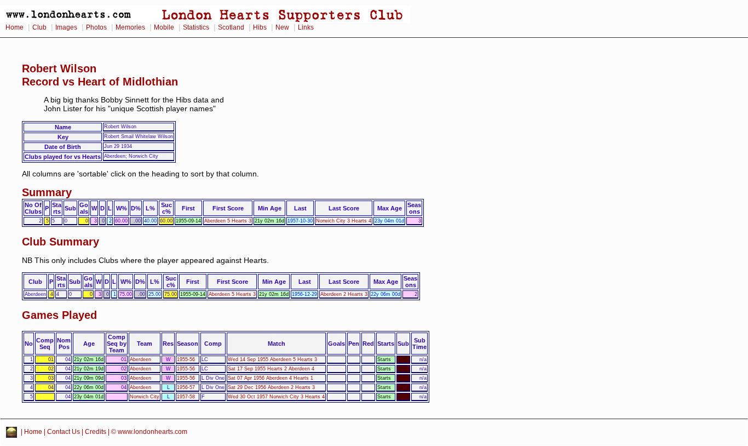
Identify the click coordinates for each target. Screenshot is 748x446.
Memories (130, 27)
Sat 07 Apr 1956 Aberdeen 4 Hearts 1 (270, 378)
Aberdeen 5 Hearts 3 (227, 221)
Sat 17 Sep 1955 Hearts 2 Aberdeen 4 (271, 368)
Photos (96, 27)
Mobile (164, 27)
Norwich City (144, 396)
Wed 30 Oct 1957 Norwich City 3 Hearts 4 (276, 396)
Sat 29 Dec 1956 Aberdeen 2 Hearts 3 (271, 387)
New (282, 27)
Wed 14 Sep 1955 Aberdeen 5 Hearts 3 (272, 359)
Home (14, 27)
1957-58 (186, 396)
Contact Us (63, 432)
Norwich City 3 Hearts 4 (343, 221)
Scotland (231, 27)
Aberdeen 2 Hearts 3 (343, 294)
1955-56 (186, 359)
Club (39, 27)
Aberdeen (140, 359)
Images (66, 27)
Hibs (260, 27)
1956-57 (186, 387)
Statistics (196, 27)
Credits (95, 432)
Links (306, 27)
